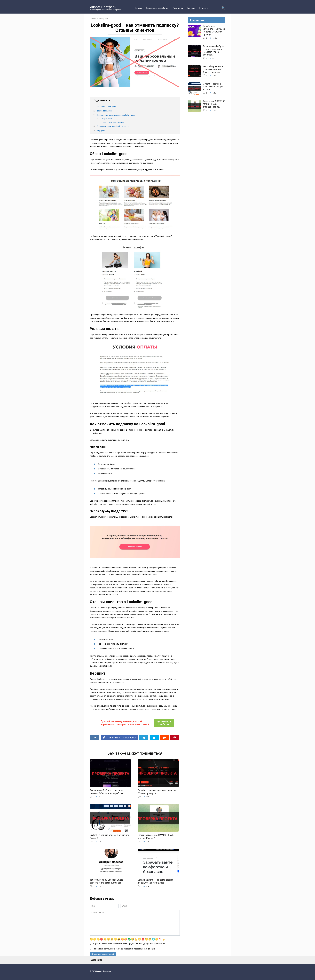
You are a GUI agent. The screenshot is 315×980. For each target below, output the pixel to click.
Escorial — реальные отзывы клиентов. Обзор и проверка (213, 69)
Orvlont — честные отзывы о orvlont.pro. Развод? (213, 87)
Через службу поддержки (113, 122)
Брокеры (191, 8)
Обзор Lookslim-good (106, 107)
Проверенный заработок (164, 722)
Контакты (203, 8)
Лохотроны (178, 8)
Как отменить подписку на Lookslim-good (116, 115)
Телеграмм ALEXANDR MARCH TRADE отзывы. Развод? (214, 104)
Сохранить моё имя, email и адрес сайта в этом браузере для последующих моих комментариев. (129, 944)
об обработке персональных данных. (123, 949)
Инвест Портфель (103, 7)
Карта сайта (96, 960)
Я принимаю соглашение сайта (106, 949)
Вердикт (101, 130)
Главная (138, 8)
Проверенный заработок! (157, 8)
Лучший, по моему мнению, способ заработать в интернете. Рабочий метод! (125, 723)
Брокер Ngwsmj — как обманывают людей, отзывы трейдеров (155, 881)
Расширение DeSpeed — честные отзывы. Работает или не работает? (108, 792)
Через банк (107, 119)
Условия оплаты (104, 111)
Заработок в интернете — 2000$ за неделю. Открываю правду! (214, 30)
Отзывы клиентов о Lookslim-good (113, 126)
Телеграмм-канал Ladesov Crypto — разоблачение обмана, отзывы (107, 881)
